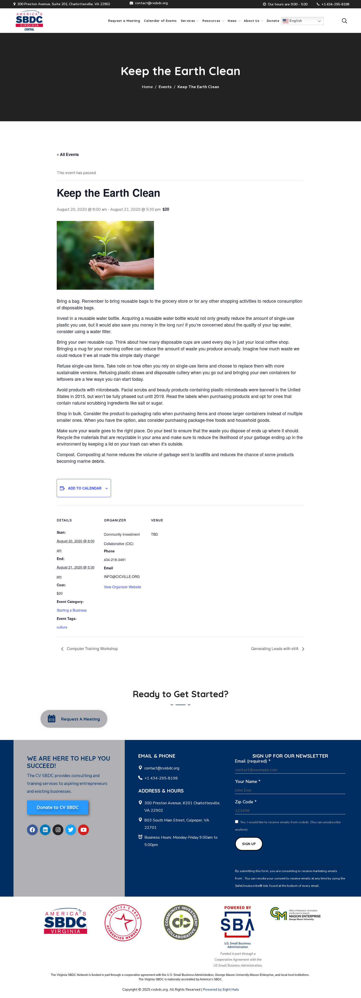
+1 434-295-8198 (335, 4)
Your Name (248, 781)
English (295, 21)
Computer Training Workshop (92, 648)
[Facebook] (32, 829)
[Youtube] (83, 829)
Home (147, 87)
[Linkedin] (45, 829)
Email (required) (253, 761)
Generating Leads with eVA (275, 648)
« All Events (68, 154)
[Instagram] (58, 829)
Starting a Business (72, 610)
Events (165, 87)
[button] (344, 20)
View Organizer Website (122, 586)
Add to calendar (84, 488)
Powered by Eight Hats (221, 989)
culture (62, 627)
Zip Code (246, 802)
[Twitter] (70, 829)
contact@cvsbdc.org (151, 3)
